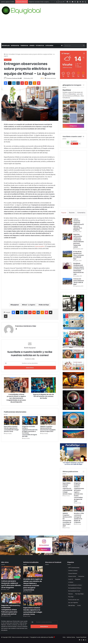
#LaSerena (67, 97)
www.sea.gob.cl (40, 246)
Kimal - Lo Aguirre (29, 305)
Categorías (49, 45)
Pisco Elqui (70, 596)
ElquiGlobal (67, 90)
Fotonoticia (40, 45)
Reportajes (6, 45)
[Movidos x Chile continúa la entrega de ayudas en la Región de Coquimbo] (79, 509)
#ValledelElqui (72, 94)
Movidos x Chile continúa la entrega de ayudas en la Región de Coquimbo (79, 517)
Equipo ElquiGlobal (81, 637)
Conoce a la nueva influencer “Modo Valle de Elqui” (78, 281)
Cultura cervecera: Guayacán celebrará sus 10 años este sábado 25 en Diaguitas (78, 224)
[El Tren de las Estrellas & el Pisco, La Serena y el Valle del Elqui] (67, 254)
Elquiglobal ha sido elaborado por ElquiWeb (41, 637)
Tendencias (24, 45)
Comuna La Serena (72, 570)
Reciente (72, 212)
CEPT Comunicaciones (73, 567)
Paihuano (70, 593)
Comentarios (81, 212)
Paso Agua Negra (79, 593)
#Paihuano (77, 96)
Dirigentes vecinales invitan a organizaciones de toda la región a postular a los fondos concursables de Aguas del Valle (29, 431)
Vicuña (79, 605)
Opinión (31, 45)
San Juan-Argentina (73, 602)
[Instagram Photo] (66, 102)
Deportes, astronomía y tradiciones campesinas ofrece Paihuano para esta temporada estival (78, 241)
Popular (63, 212)
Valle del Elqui (44, 305)
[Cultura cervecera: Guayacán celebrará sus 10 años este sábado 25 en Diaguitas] (67, 221)
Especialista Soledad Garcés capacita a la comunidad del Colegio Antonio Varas (11, 429)
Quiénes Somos (71, 637)
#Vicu (82, 96)
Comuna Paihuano (72, 573)
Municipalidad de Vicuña (74, 591)
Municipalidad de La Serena (75, 585)
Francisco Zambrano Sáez (13, 78)
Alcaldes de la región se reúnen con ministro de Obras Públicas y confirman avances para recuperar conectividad (32, 584)
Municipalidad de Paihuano (74, 588)
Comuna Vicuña (72, 576)
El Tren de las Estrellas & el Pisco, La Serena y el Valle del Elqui (78, 255)
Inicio (6, 54)
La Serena (70, 582)
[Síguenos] (44, 542)
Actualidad (12, 54)
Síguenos (74, 126)
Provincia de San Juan (73, 599)
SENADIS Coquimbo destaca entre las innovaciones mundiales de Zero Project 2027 (48, 429)
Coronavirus (81, 576)
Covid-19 (70, 579)
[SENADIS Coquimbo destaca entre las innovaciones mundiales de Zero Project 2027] (48, 420)
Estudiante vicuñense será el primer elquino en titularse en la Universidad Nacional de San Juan (78, 269)
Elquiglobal (15, 305)
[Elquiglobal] (21, 10)
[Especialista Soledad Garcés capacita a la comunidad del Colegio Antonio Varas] (12, 420)
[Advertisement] (44, 30)
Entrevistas (15, 45)
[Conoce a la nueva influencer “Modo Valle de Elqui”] (67, 281)
